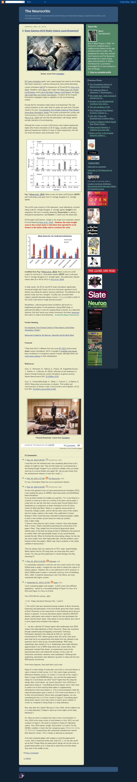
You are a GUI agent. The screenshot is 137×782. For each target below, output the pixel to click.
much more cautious (33, 356)
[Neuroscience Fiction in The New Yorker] (94, 266)
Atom (80, 448)
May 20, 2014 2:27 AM (36, 479)
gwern (56, 583)
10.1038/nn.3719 (52, 377)
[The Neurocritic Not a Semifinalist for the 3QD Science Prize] (95, 365)
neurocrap (75, 312)
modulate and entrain (69, 351)
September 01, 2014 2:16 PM (38, 583)
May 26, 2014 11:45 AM (36, 561)
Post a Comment (32, 753)
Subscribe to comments (97, 167)
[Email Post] (78, 445)
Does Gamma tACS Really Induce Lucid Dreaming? (52, 30)
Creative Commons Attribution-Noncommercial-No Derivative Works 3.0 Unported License (102, 186)
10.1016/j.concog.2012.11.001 (44, 389)
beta (57, 128)
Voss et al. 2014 (57, 279)
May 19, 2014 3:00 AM (36, 460)
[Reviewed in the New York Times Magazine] (92, 235)
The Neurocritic (37, 11)
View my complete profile (100, 72)
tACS (42, 87)
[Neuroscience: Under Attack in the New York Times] (94, 254)
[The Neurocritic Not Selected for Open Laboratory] (98, 205)
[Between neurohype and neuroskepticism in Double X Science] (95, 288)
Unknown (52, 561)
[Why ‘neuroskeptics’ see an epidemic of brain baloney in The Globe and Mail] (103, 272)
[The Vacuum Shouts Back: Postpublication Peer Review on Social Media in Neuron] (97, 307)
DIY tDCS (62, 349)
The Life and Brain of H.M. (100, 107)
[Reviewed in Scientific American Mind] (94, 223)
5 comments (70, 445)
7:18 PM (50, 445)
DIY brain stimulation (33, 81)
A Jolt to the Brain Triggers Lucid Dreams (55, 92)
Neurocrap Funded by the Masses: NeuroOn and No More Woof (49, 335)
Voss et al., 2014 (37, 194)
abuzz (44, 90)
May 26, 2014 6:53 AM (36, 487)
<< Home (27, 758)
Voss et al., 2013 (31, 118)
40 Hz (75, 128)
